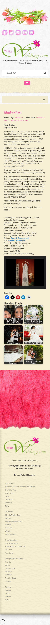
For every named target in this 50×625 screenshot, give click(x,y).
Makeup (8, 600)
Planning (8, 581)
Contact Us (9, 499)
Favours (8, 587)
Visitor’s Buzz (9, 493)
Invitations (8, 571)
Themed (8, 524)
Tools (7, 506)
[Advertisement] (25, 395)
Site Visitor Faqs (10, 490)
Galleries (8, 518)
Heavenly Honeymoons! (13, 521)
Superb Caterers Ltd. (20, 238)
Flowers (8, 590)
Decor (7, 593)
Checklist (8, 503)
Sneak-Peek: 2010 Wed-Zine (15, 546)
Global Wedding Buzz (12, 515)
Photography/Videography (14, 558)
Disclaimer (31, 475)
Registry (8, 562)
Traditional (8, 528)
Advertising (9, 553)
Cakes (7, 565)
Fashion (8, 596)
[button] (19, 279)
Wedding (8, 531)
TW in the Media (10, 534)
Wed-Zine (8, 549)
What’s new (9, 512)
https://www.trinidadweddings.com (25, 460)
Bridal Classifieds (11, 540)
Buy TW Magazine (11, 543)
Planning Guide (10, 578)
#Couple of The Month (19, 120)
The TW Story (9, 483)
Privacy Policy (20, 475)
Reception (8, 575)
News (7, 496)
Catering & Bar (10, 568)
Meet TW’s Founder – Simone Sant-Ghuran (20, 486)
